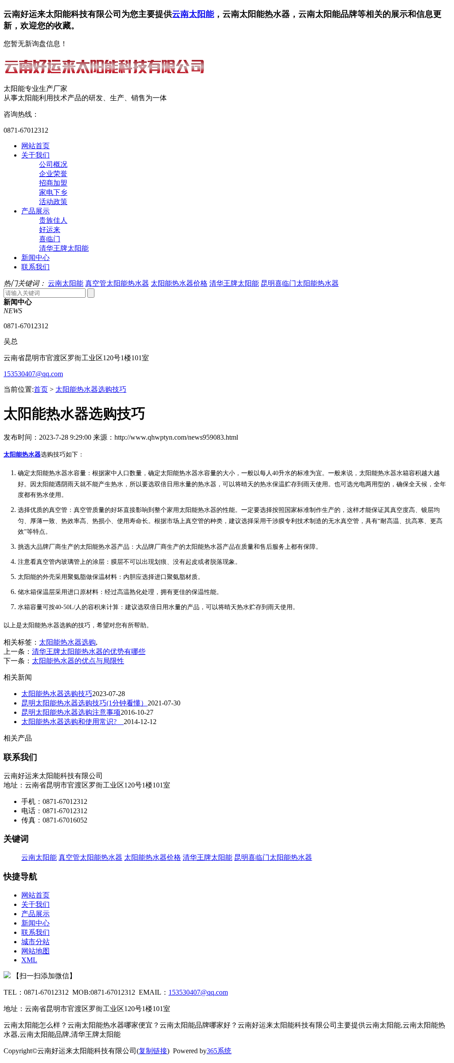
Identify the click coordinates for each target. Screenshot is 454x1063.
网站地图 (35, 951)
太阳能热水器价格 (179, 283)
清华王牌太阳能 (64, 248)
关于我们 (35, 155)
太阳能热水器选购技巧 (90, 389)
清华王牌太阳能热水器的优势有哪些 (88, 651)
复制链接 (153, 1051)
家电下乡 (53, 192)
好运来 (49, 229)
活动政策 (53, 201)
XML (29, 960)
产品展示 (35, 211)
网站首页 (35, 146)
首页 (41, 389)
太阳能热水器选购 (67, 642)
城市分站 (35, 941)
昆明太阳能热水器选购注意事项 (71, 712)
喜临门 (49, 239)
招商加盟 (53, 183)
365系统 (219, 1051)
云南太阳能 (193, 14)
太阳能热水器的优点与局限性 (78, 661)
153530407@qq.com (33, 374)
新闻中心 (35, 257)
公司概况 (53, 164)
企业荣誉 (53, 173)
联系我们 (35, 267)
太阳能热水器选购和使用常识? (72, 721)
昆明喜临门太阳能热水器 (300, 283)
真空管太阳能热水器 (117, 283)
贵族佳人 (53, 220)
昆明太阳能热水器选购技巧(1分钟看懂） (84, 703)
